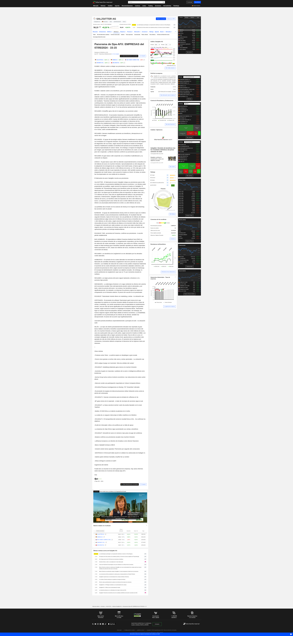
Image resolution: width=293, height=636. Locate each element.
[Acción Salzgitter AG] (108, 59)
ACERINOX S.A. (183, 108)
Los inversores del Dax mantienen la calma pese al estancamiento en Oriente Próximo (117, 574)
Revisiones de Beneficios (158, 244)
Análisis (110, 5)
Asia (198, 17)
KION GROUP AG (183, 149)
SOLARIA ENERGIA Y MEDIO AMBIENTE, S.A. (187, 89)
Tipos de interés (182, 270)
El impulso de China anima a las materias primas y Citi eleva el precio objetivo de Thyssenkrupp (154, 27)
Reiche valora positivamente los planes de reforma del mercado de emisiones (115, 582)
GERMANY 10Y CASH (184, 285)
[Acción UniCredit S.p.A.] (108, 62)
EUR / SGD (181, 210)
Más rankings (189, 137)
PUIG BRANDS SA (184, 109)
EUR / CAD (181, 203)
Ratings (151, 31)
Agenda (117, 5)
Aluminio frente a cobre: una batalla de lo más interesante (111, 561)
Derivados (168, 31)
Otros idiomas (152, 34)
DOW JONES (182, 40)
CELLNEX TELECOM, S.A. (185, 119)
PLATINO (181, 238)
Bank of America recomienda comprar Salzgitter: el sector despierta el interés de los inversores (118, 571)
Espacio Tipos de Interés (189, 293)
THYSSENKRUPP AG (184, 146)
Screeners (158, 5)
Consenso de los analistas (158, 219)
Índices (181, 17)
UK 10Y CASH (183, 291)
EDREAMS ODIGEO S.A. (185, 79)
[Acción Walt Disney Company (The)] (144, 59)
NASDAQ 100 (183, 42)
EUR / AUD (181, 205)
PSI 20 (181, 31)
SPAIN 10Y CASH (183, 282)
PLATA (180, 236)
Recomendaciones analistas (103, 34)
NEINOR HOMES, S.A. (184, 83)
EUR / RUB (181, 196)
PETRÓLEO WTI (182, 232)
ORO (180, 231)
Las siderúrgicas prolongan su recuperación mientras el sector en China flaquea (153, 24)
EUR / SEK (181, 198)
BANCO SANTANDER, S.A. (185, 81)
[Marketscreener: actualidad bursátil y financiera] (102, 2)
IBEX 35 (181, 30)
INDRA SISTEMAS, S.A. (185, 87)
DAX (181, 35)
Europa (186, 17)
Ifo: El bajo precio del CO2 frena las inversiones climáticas (111, 559)
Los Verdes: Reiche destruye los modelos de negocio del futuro (112, 579)
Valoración (137, 31)
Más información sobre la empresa (168, 95)
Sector (162, 31)
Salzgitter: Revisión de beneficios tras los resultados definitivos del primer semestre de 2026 (118, 592)
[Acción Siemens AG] (122, 59)
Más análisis (172, 166)
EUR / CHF (181, 195)
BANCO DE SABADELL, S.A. (186, 91)
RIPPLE (181, 263)
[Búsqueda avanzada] (163, 2)
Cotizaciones (102, 31)
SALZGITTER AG (100, 534)
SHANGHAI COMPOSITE (185, 44)
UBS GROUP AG (100, 545)
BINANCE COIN (183, 262)
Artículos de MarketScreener (163, 34)
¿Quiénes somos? (141, 630)
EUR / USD (181, 191)
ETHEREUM (182, 258)
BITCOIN (182, 256)
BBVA (181, 113)
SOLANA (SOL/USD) (184, 260)
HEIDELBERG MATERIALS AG (186, 148)
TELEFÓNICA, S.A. (184, 96)
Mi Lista (180, 77)
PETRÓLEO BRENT (183, 234)
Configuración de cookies (129, 630)
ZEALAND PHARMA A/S (185, 154)
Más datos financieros (170, 124)
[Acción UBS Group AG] (124, 62)
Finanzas (129, 31)
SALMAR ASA (183, 144)
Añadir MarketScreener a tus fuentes (129, 55)
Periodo (152, 44)
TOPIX (181, 45)
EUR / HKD (181, 209)
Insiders (123, 34)
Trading (150, 5)
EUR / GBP (181, 193)
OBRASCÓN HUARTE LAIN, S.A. (187, 94)
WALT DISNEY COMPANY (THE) (104, 539)
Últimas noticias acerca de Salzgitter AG (105, 550)
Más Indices (189, 52)
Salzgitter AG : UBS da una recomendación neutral (109, 587)
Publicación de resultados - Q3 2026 (168, 91)
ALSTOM (182, 151)
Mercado (95, 5)
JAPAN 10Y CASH (184, 287)
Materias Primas (189, 241)
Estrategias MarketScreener (99, 37)
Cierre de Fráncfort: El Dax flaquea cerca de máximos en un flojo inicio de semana (116, 564)
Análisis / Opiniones (157, 129)
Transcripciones (129, 34)
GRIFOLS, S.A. (183, 85)
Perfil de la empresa (156, 73)
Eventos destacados (115, 34)
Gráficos (109, 31)
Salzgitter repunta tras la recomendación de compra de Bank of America (114, 576)
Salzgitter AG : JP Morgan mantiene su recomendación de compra (112, 584)
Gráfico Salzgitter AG (157, 41)
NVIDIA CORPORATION (185, 92)
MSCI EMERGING (183, 47)
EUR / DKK (181, 202)
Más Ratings (172, 214)
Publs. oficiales (145, 34)
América (192, 17)
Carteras (137, 5)
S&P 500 (182, 38)
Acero (174, 89)
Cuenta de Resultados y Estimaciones (162, 100)
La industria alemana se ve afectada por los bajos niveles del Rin (112, 590)
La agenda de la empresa (169, 306)
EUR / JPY (181, 212)
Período (162, 44)
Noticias (103, 5)
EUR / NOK (181, 200)
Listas (144, 5)
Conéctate (189, 2)
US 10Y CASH (183, 284)
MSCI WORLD (183, 49)
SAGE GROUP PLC (184, 156)
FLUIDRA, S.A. (183, 111)
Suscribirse (197, 2)
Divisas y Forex (189, 215)
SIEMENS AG (100, 537)
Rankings (176, 5)
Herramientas (167, 5)
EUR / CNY (181, 207)
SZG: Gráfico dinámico (170, 68)
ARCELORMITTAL (184, 106)
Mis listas (189, 98)
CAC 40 (181, 33)
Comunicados (137, 34)
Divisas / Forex (182, 180)
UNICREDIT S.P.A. (101, 542)
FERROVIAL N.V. (183, 123)
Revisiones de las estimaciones (168, 271)
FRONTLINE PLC (183, 159)
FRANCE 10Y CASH (184, 289)
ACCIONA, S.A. (183, 118)
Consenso (144, 31)
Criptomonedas (182, 245)
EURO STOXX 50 (183, 37)
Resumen (95, 31)
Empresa (122, 31)
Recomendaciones (127, 5)
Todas (94, 34)
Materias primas (182, 219)
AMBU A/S (182, 161)
